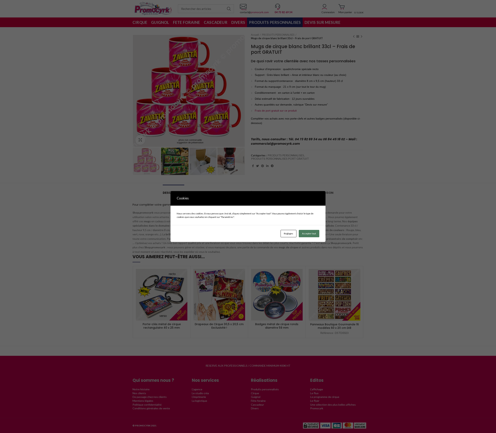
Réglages (288, 233)
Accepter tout (309, 233)
